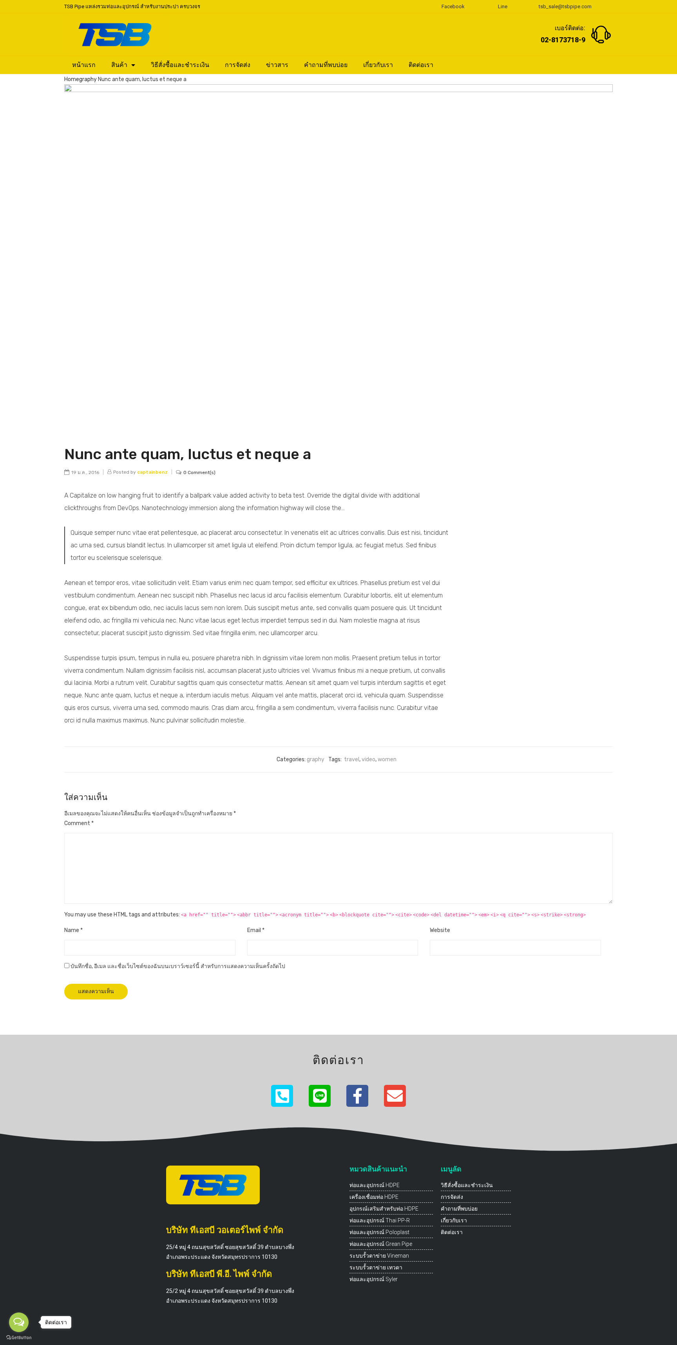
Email (255, 930)
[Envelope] (395, 1096)
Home (71, 79)
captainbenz (152, 472)
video (368, 759)
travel (351, 759)
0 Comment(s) (199, 472)
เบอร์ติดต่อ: (570, 28)
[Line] (320, 1096)
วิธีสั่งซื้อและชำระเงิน (180, 65)
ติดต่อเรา (421, 65)
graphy (88, 79)
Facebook (453, 6)
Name (73, 930)
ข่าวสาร (277, 65)
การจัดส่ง (237, 65)
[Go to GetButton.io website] (18, 1337)
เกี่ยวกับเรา (378, 65)
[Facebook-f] (357, 1096)
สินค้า (119, 65)
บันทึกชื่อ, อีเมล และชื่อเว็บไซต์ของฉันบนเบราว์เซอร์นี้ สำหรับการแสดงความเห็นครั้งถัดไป (178, 966)
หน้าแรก (84, 65)
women (387, 759)
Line (502, 6)
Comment (79, 823)
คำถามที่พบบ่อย (326, 65)
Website (440, 930)
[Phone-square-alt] (282, 1096)
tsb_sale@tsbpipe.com (565, 6)
